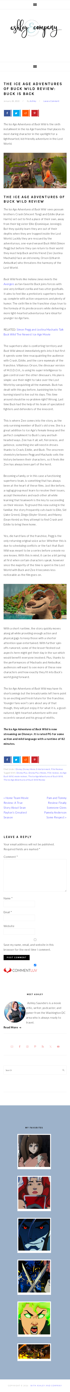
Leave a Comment (51, 101)
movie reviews (20, 776)
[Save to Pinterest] (35, 113)
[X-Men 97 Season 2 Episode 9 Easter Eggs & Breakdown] (34, 1207)
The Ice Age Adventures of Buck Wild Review (24, 780)
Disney (19, 769)
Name (8, 898)
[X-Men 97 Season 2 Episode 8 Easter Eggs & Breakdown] (34, 1249)
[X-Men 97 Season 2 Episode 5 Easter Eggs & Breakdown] (34, 1357)
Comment (11, 856)
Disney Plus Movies (37, 773)
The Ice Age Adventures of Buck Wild (45, 776)
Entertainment (43, 769)
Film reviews (53, 773)
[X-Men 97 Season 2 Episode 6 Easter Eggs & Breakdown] (34, 1333)
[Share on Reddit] (26, 113)
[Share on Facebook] (7, 113)
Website (9, 926)
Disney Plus (22, 773)
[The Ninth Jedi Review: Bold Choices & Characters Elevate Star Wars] (34, 1165)
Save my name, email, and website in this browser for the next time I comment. (29, 947)
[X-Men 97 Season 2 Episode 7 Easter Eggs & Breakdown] (34, 1291)
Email (8, 912)
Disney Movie (29, 769)
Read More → (13, 1027)
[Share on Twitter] (17, 113)
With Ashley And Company (35, 34)
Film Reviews (57, 769)
